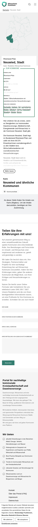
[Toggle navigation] (35, 4)
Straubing (7, 112)
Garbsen (14, 107)
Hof (19, 107)
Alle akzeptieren (22, 519)
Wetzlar (13, 112)
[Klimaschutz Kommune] (9, 4)
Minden (6, 109)
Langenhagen (26, 107)
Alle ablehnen (7, 519)
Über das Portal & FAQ (18, 494)
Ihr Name (5, 307)
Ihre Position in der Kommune (12, 317)
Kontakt (12, 490)
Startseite (6, 10)
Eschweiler (7, 107)
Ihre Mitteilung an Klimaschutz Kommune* (17, 336)
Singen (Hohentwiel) (24, 109)
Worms (19, 112)
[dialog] (19, 515)
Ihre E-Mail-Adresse (9, 327)
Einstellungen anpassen (10, 523)
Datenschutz (14, 501)
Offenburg (13, 109)
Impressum (13, 497)
